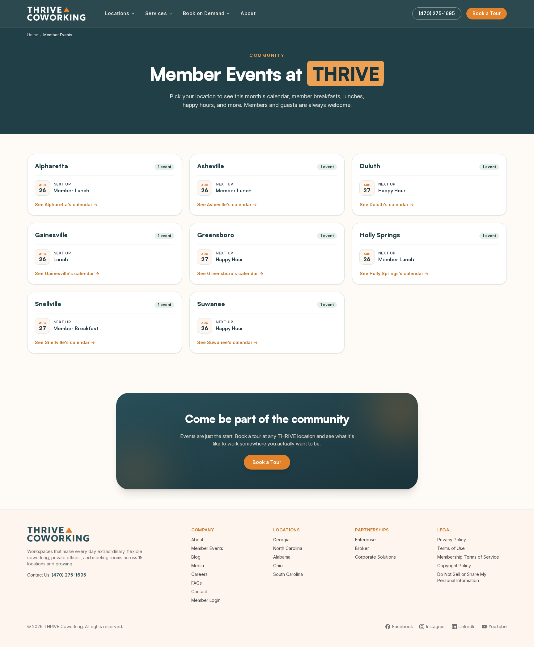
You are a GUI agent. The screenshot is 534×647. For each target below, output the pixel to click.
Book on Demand (203, 13)
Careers (199, 574)
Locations (117, 13)
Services (156, 13)
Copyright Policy (454, 565)
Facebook (402, 626)
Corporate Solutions (375, 557)
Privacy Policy (451, 539)
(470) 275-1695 (69, 574)
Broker (362, 548)
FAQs (196, 582)
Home (32, 34)
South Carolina (288, 574)
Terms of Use (451, 548)
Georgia (281, 539)
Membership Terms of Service (468, 557)
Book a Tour (487, 13)
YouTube (498, 626)
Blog (196, 557)
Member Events (207, 548)
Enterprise (365, 539)
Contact (199, 591)
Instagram (436, 626)
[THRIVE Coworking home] (57, 13)
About (248, 13)
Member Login (206, 600)
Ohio (278, 565)
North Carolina (287, 548)
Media (197, 565)
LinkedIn (467, 626)
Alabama (281, 557)
